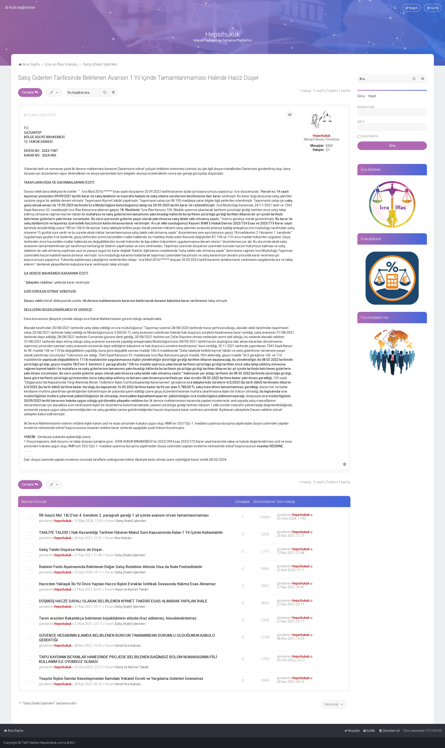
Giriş (361, 96)
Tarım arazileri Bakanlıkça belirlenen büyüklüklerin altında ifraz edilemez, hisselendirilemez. (118, 618)
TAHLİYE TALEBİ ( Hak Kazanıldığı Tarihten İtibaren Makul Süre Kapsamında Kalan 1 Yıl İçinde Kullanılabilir (131, 532)
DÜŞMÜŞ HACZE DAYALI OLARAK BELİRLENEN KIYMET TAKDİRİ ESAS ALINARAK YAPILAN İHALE (123, 601)
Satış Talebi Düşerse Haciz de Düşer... (72, 549)
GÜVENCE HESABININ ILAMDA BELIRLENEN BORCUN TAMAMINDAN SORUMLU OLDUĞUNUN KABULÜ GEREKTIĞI (127, 637)
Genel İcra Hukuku (128, 645)
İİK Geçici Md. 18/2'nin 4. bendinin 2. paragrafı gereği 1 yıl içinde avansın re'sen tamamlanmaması (124, 515)
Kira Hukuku (123, 538)
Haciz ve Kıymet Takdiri (131, 589)
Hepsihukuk (321, 135)
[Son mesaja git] (311, 515)
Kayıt (372, 96)
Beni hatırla (370, 136)
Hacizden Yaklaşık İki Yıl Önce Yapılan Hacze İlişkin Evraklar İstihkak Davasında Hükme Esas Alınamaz (127, 584)
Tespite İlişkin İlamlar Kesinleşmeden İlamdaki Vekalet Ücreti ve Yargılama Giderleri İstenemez (121, 678)
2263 (329, 145)
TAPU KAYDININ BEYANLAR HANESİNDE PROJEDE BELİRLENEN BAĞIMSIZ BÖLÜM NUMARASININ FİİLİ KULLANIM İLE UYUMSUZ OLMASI (128, 659)
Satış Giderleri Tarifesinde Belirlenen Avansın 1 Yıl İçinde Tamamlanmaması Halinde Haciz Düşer (138, 77)
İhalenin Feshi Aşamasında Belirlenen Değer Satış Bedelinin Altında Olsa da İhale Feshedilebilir (120, 566)
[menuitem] (433, 8)
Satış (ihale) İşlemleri (131, 521)
